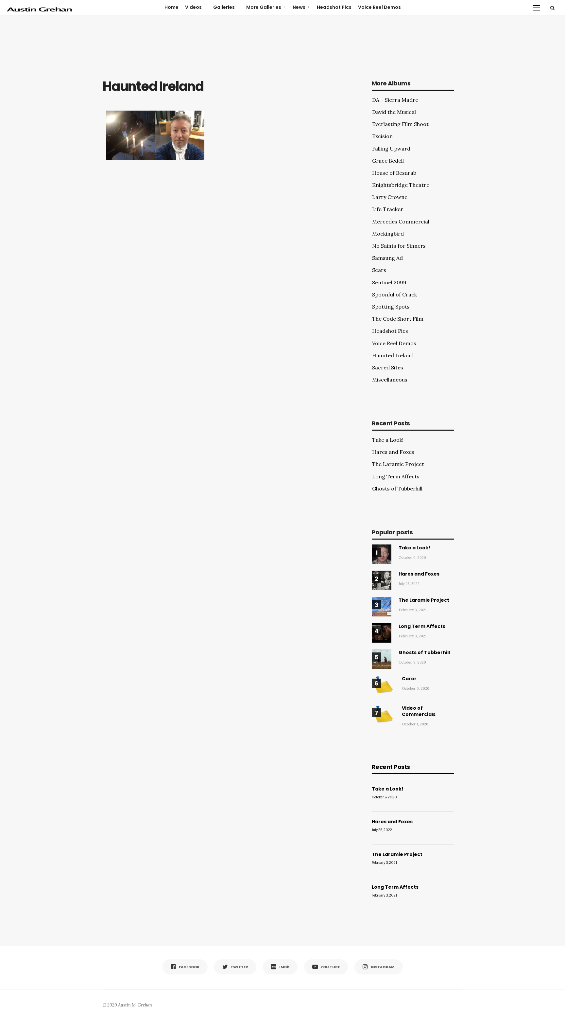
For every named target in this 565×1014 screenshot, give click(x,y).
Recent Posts (391, 767)
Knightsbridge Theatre (400, 185)
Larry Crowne (389, 197)
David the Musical (394, 112)
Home (171, 7)
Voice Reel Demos (379, 7)
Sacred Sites (387, 367)
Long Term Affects (395, 476)
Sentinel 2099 (389, 282)
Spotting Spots (391, 306)
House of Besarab (394, 172)
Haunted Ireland (393, 355)
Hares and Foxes (393, 452)
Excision (382, 136)
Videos (193, 7)
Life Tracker (387, 209)
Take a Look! (387, 439)
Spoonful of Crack (394, 294)
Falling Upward (391, 148)
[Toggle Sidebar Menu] (536, 7)
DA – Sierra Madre (395, 100)
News (299, 7)
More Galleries (263, 7)
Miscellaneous (389, 379)
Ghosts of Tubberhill (397, 488)
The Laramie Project (398, 464)
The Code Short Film (397, 318)
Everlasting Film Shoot (400, 124)
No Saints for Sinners (399, 245)
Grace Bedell (388, 160)
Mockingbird (388, 233)
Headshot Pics (334, 7)
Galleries (224, 7)
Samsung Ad (387, 258)
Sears (379, 270)
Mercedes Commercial (400, 221)
